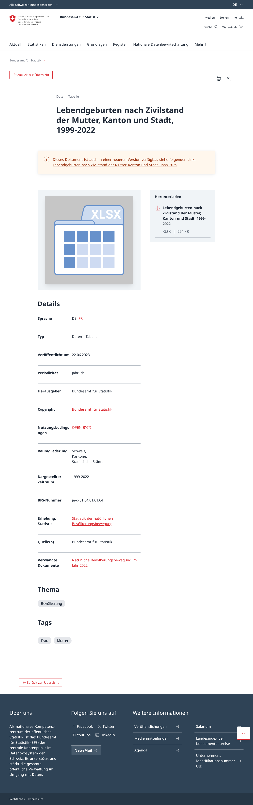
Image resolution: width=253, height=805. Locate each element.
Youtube (84, 734)
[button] (15, 44)
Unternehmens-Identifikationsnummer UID (215, 760)
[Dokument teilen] (229, 78)
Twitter (108, 726)
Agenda (140, 750)
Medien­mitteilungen (151, 738)
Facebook (85, 726)
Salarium (203, 726)
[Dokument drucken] (218, 78)
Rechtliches (17, 799)
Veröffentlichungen (150, 726)
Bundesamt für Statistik (79, 17)
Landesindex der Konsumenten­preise (213, 741)
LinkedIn (107, 734)
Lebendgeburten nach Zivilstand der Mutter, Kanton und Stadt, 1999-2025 (115, 164)
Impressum (35, 799)
